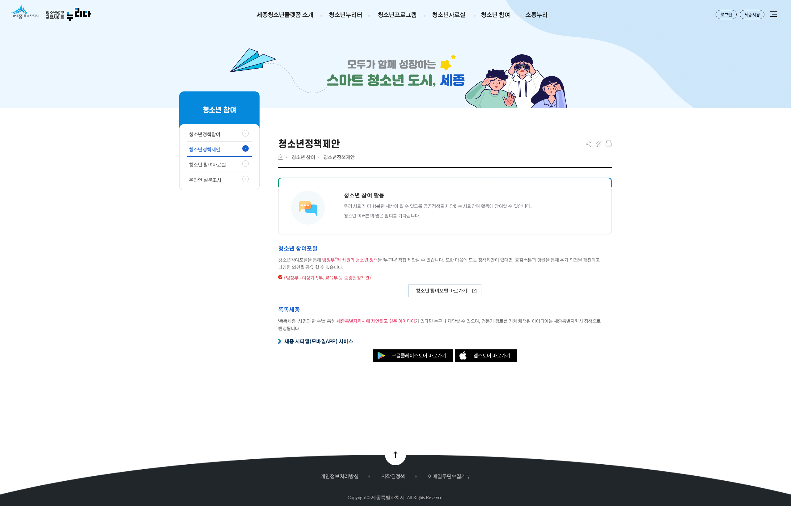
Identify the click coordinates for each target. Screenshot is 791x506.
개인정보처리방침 (339, 476)
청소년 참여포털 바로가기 (441, 290)
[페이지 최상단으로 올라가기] (395, 454)
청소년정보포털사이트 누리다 (51, 13)
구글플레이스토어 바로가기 (418, 355)
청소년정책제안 (339, 157)
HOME (280, 157)
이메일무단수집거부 (449, 476)
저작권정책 (393, 476)
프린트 (608, 144)
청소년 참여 (303, 157)
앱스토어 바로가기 (491, 355)
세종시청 (752, 14)
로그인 (726, 14)
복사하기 (599, 144)
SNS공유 (588, 144)
